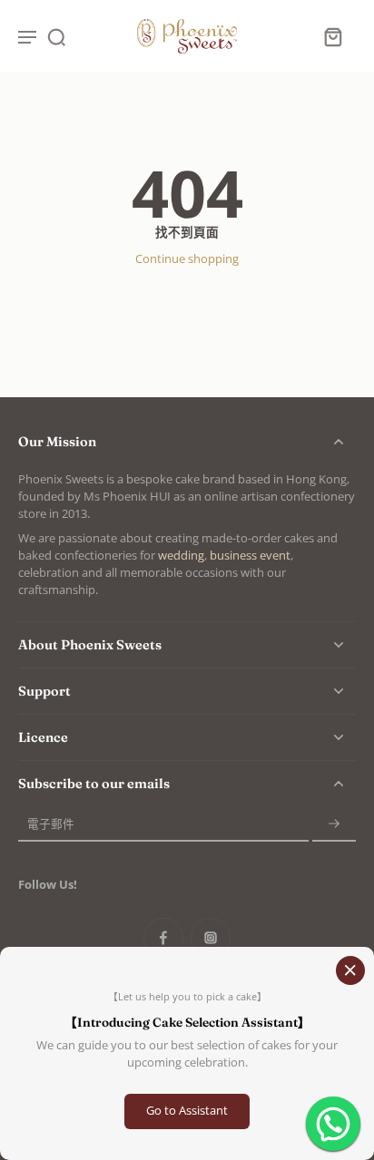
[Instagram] (211, 938)
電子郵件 (50, 824)
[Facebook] (163, 938)
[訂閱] (334, 824)
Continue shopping (187, 259)
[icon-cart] (332, 36)
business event (250, 555)
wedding (181, 555)
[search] (56, 36)
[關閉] (350, 970)
